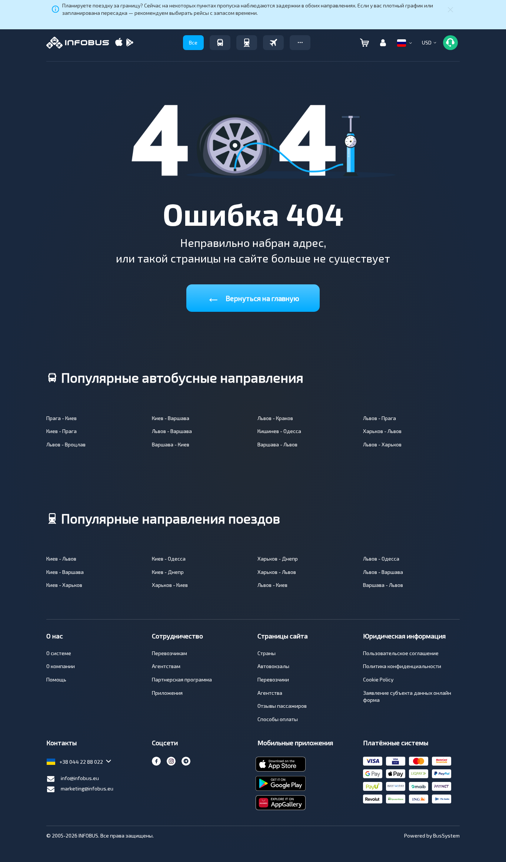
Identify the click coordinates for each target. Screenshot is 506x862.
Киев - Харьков (64, 585)
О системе (58, 653)
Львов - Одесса (381, 558)
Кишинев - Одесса (279, 431)
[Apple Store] (118, 43)
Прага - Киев (61, 418)
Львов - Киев (272, 585)
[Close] (450, 9)
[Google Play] (129, 43)
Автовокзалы (273, 666)
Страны (266, 653)
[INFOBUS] (77, 43)
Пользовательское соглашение (401, 653)
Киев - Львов (61, 558)
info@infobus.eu (80, 778)
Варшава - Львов (277, 444)
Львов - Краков (275, 418)
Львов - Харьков (382, 444)
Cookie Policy (378, 679)
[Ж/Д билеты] (246, 42)
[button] (300, 42)
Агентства (269, 693)
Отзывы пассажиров (282, 706)
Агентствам (166, 666)
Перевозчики (273, 679)
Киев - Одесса (169, 558)
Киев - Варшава (170, 418)
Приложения (167, 693)
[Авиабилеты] (273, 42)
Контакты (61, 743)
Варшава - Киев (170, 444)
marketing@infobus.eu (87, 788)
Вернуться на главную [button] (253, 297)
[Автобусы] (220, 42)
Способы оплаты (277, 719)
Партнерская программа (182, 679)
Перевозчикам (169, 653)
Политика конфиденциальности (402, 666)
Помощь (56, 679)
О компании (60, 666)
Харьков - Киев (170, 585)
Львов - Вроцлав (66, 444)
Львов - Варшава (172, 431)
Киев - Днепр (168, 572)
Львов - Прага (379, 418)
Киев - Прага (61, 431)
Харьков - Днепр (277, 558)
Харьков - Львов (382, 431)
